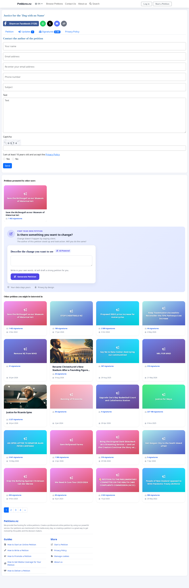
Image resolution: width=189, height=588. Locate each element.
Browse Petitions (54, 4)
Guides (8, 539)
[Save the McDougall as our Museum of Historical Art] (25, 203)
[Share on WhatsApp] (43, 24)
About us (82, 4)
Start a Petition (162, 4)
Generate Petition (26, 276)
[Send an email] (57, 24)
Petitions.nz (24, 3)
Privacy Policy (72, 31)
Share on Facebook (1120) (23, 23)
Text (5, 95)
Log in (146, 4)
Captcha (7, 136)
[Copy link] (64, 24)
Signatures (50, 31)
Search (95, 4)
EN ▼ (40, 4)
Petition (9, 31)
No (16, 158)
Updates (27, 31)
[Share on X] (50, 24)
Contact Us (70, 4)
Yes (8, 158)
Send (7, 165)
